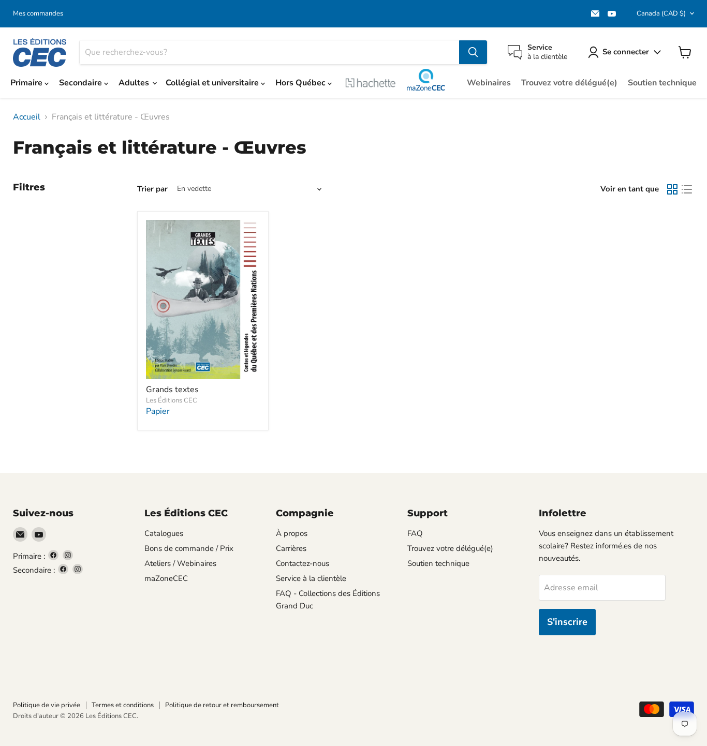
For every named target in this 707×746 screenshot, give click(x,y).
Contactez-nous (302, 563)
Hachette (370, 83)
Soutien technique (662, 82)
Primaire (27, 82)
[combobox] (270, 52)
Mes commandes (38, 14)
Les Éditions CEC (171, 400)
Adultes (135, 82)
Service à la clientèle (311, 578)
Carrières (291, 548)
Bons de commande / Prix (188, 548)
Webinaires (489, 82)
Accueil (26, 117)
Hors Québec (301, 82)
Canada (661, 13)
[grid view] (672, 189)
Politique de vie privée (46, 705)
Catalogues (163, 533)
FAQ (415, 533)
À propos (291, 533)
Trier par (152, 189)
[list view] (687, 189)
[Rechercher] (473, 52)
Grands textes (172, 389)
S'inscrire (567, 622)
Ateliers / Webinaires (180, 563)
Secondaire (81, 82)
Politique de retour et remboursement (222, 705)
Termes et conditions (123, 705)
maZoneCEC (425, 80)
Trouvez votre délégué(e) (569, 82)
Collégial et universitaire (213, 82)
